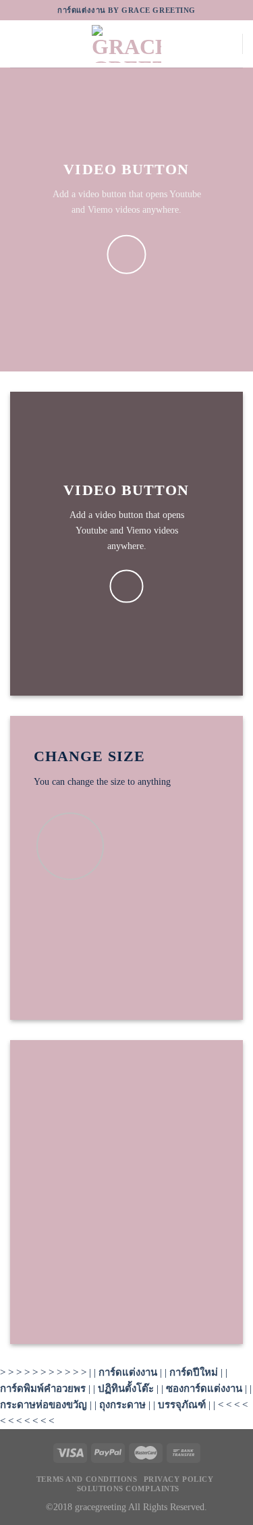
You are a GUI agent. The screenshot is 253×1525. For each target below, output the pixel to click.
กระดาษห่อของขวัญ (43, 1404)
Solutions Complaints (128, 1488)
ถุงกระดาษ (122, 1404)
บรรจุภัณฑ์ (182, 1404)
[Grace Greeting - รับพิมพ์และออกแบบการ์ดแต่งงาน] (127, 44)
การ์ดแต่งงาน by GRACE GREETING (126, 10)
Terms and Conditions (86, 1479)
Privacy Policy (179, 1479)
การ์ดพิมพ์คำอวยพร (43, 1388)
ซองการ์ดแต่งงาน (204, 1388)
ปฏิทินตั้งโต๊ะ (126, 1388)
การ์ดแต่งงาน (128, 1372)
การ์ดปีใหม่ (193, 1372)
